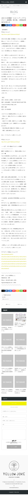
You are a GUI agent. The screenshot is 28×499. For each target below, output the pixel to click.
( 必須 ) (5, 416)
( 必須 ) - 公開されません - (9, 420)
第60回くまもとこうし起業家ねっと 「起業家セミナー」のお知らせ (20, 370)
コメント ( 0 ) (14, 403)
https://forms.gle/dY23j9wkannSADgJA (10, 34)
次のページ (20, 304)
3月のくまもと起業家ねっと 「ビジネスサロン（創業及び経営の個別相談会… (7, 350)
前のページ (8, 304)
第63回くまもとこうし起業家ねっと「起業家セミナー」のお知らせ (20, 325)
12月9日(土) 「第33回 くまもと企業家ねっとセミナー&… (7, 329)
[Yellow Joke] (14, 2)
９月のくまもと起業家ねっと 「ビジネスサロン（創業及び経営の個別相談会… (6, 371)
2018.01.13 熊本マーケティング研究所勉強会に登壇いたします (20, 349)
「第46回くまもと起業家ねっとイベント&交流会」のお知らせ (20, 391)
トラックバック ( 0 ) (14, 407)
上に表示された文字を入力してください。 (14, 442)
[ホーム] (1, 5)
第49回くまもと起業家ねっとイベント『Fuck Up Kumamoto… (7, 391)
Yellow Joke (16, 492)
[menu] (26, 2)
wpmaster (9, 295)
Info (4, 297)
